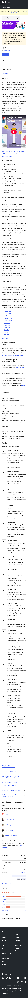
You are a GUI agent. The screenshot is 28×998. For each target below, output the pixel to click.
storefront (23, 879)
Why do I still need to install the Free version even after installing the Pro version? (10, 784)
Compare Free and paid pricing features (13, 355)
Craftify (6, 316)
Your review (5, 910)
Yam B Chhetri (9, 830)
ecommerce (15, 876)
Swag (17, 953)
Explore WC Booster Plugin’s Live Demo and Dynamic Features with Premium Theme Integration (13, 154)
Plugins (17, 937)
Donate (18, 951)
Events (17, 948)
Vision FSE (7, 325)
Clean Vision (7, 327)
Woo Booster (8, 313)
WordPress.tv (6, 953)
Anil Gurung (8, 825)
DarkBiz (6, 332)
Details (5, 61)
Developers (5, 951)
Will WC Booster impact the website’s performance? (9, 795)
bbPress (5, 964)
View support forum (7, 922)
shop (24, 876)
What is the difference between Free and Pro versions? (11, 777)
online (20, 876)
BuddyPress (6, 967)
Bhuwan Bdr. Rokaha (11, 835)
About (3, 932)
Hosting (4, 937)
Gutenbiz (6, 330)
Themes (17, 934)
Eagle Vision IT (8, 50)
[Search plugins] (18, 18)
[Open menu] (25, 2)
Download (5, 55)
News (3, 934)
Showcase (18, 932)
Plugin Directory (6, 7)
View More (5, 338)
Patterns (17, 940)
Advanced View (6, 883)
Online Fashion (8, 320)
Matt (4, 961)
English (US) (23, 872)
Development (7, 69)
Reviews (5, 65)
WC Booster (7, 311)
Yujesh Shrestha (9, 819)
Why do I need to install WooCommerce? (8, 766)
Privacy (4, 940)
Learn (3, 945)
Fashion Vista (8, 318)
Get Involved (18, 945)
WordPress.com (7, 959)
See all (24, 910)
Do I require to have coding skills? (11, 790)
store (18, 879)
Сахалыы (8, 974)
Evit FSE (6, 334)
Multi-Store (7, 323)
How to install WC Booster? (9, 772)
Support (5, 73)
